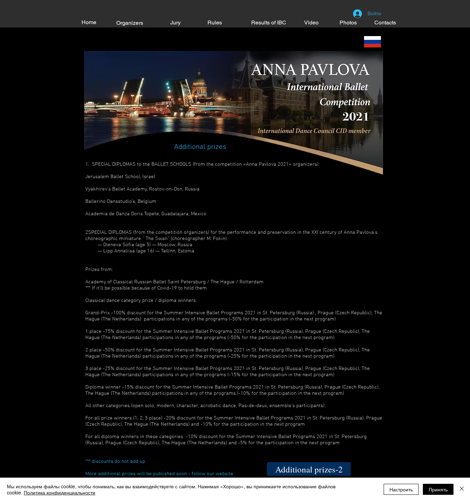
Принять (438, 489)
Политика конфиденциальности (59, 492)
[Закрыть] (462, 489)
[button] (309, 469)
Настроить (401, 489)
